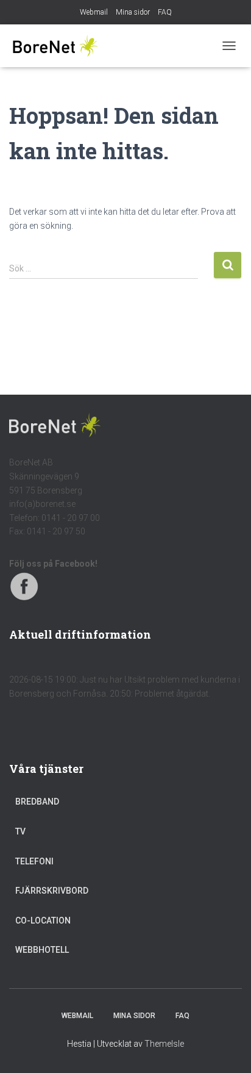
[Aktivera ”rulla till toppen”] (226, 1048)
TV (20, 831)
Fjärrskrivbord (51, 890)
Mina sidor (133, 12)
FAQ (165, 12)
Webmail (94, 12)
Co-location (43, 920)
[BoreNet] (59, 46)
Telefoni (34, 861)
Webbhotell (42, 950)
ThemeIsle (164, 1044)
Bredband (37, 801)
